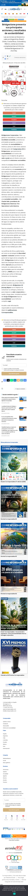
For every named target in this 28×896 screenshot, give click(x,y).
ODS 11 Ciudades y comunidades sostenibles (18, 21)
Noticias (6, 19)
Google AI (14, 119)
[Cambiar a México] (20, 13)
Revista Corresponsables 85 (9, 519)
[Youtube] (23, 818)
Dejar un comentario (21, 388)
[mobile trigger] (2, 9)
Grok (14, 126)
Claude (14, 113)
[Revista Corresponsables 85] (14, 501)
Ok (14, 893)
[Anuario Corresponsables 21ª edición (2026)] (14, 463)
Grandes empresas (5, 21)
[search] (21, 9)
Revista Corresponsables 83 (9, 556)
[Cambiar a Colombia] (13, 13)
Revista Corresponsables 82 (9, 593)
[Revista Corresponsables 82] (14, 576)
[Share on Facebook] (5, 56)
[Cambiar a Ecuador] (17, 13)
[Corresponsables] (14, 9)
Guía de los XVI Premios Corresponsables (12, 675)
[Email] (18, 380)
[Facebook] (6, 818)
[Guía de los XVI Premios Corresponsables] (14, 656)
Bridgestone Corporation (10, 135)
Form (1, 884)
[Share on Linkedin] (14, 380)
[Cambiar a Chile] (9, 13)
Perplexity (14, 129)
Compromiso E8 (18, 149)
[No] (26, 890)
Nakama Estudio (10, 877)
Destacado (22, 428)
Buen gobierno (20, 19)
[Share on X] (7, 56)
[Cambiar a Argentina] (2, 13)
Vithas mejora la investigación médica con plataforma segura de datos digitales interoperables (9, 399)
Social (16, 19)
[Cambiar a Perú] (24, 13)
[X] (11, 818)
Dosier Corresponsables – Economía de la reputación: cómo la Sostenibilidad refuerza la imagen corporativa (13, 633)
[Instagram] (17, 818)
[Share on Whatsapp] (11, 380)
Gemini (14, 123)
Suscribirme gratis (14, 373)
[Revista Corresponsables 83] (14, 539)
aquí (9, 301)
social (7, 158)
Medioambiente (11, 19)
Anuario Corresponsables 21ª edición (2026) (13, 481)
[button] (10, 56)
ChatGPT (14, 116)
